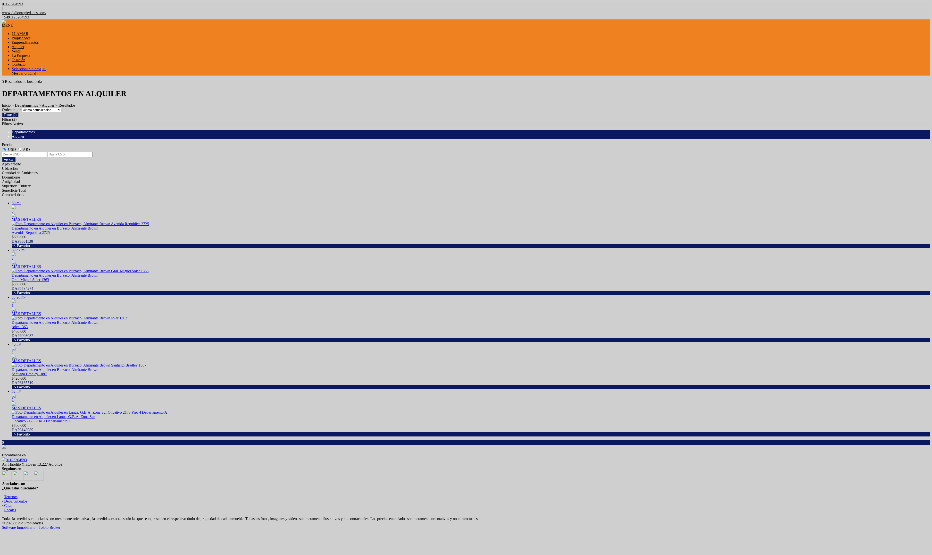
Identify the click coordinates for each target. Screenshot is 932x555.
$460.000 (22, 335)
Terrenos (10, 497)
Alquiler (18, 47)
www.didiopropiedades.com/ (24, 13)
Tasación (18, 60)
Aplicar (9, 159)
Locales (10, 510)
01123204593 (16, 460)
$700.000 (22, 429)
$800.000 (22, 288)
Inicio (6, 105)
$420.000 (22, 382)
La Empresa (21, 55)
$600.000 (22, 241)
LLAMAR (20, 34)
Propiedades (21, 38)
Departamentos (26, 105)
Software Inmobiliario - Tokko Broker (31, 527)
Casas (8, 506)
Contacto (18, 64)
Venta (16, 51)
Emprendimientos (25, 42)
